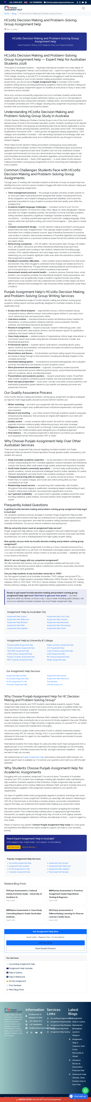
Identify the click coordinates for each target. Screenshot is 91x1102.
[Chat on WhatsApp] (85, 1090)
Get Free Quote (13, 847)
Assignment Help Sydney (59, 1032)
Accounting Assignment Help (59, 1018)
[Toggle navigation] (83, 8)
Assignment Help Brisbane (59, 1025)
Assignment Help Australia (59, 1022)
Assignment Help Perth (59, 1029)
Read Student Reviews (45, 948)
